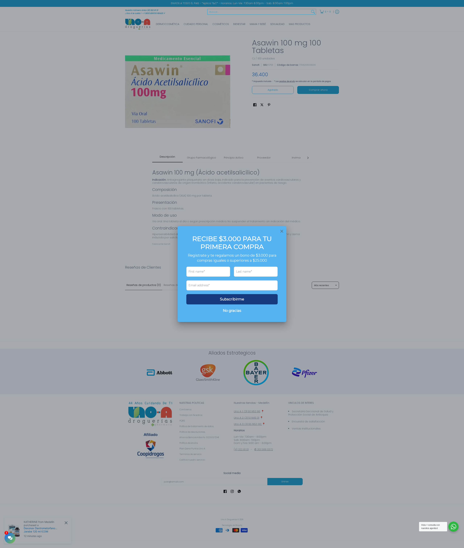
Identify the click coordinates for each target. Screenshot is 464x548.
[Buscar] (313, 11)
